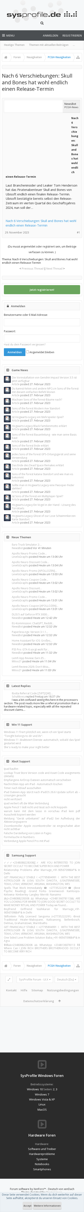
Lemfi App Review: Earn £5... (29, 658)
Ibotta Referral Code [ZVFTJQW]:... (32, 693)
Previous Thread (33, 268)
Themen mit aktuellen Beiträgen (48, 45)
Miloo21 (17, 661)
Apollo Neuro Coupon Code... (30, 579)
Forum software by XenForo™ (28, 1189)
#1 (78, 232)
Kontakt (11, 990)
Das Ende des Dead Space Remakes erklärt (38, 465)
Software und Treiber (42, 1149)
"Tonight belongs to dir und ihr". (23, 736)
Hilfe (24, 990)
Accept (27, 1205)
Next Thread (54, 268)
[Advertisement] (38, 143)
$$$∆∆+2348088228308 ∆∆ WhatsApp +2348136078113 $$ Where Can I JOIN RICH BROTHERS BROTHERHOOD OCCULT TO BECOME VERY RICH (42, 948)
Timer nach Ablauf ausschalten (22, 788)
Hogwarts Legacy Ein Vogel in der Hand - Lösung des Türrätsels (44, 506)
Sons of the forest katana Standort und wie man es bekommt (42, 475)
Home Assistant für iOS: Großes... (32, 640)
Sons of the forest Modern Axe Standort (36, 408)
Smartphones (42, 1169)
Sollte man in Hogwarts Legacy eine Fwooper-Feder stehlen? (43, 486)
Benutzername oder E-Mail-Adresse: (26, 315)
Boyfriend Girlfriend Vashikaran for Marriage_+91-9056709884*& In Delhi (42, 910)
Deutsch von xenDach (61, 1189)
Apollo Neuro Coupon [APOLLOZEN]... (35, 606)
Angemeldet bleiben (41, 352)
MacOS (42, 1109)
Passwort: (10, 331)
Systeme (42, 1159)
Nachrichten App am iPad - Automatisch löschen (33, 784)
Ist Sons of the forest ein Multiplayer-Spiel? (37, 496)
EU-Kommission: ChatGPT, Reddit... (33, 623)
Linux (42, 1104)
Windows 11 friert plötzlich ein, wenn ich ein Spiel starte (37, 732)
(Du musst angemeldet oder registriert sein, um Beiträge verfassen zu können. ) (42, 249)
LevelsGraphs (20, 557)
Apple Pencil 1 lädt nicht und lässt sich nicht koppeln (35, 807)
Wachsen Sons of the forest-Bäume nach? (37, 399)
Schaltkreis (18, 696)
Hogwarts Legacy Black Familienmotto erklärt (39, 426)
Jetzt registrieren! (42, 290)
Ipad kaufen (11, 769)
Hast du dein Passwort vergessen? (24, 344)
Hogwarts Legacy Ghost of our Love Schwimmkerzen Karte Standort (44, 517)
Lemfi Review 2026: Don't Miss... (31, 667)
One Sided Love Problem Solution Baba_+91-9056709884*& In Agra (42, 939)
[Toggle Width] (8, 979)
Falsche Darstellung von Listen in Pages (27, 833)
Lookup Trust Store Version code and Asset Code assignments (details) (42, 774)
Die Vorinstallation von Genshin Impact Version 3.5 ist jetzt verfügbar (44, 379)
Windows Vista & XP (42, 1099)
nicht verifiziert (13, 799)
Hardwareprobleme (42, 1154)
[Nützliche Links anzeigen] (78, 57)
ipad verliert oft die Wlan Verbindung (26, 803)
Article (16, 384)
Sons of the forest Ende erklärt (30, 445)
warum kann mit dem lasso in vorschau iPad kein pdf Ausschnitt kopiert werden (42, 812)
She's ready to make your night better (27, 747)
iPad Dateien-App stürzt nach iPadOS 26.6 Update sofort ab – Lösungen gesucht (42, 793)
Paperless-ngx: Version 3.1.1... (30, 632)
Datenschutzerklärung (38, 1001)
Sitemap (37, 990)
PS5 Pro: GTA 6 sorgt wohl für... (30, 649)
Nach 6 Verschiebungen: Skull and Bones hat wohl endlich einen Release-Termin (41, 223)
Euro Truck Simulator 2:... (27, 544)
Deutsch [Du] (65, 979)
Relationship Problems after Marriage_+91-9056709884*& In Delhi (42, 871)
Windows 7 (42, 1094)
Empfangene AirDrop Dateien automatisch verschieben (37, 780)
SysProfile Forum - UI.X (33, 979)
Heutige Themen (14, 45)
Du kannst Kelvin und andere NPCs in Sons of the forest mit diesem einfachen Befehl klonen (45, 390)
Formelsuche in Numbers (19, 837)
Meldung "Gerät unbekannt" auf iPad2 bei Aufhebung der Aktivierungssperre (42, 820)
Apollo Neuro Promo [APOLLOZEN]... (34, 571)
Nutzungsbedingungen (63, 990)
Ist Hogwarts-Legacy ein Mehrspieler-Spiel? (38, 417)
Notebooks (42, 1164)
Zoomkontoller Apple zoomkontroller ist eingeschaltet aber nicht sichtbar (42, 827)
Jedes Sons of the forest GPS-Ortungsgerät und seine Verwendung (44, 455)
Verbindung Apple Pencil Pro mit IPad (26, 841)
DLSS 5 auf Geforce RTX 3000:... (30, 614)
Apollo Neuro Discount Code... (30, 562)
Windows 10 (35, 1089)
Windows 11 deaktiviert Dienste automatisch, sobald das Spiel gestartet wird (42, 741)
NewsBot (17, 548)
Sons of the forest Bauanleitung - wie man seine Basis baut (44, 436)
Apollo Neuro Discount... (27, 588)
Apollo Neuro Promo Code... (29, 553)
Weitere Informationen (47, 1205)
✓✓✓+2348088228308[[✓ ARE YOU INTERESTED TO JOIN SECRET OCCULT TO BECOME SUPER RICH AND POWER (42, 864)
